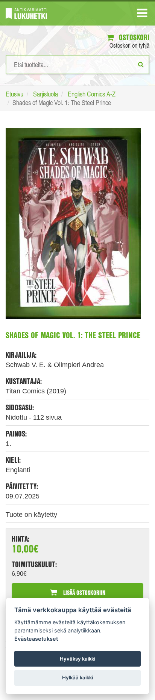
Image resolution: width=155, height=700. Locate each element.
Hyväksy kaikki (77, 659)
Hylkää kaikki (77, 677)
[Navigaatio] (142, 14)
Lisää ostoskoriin (83, 592)
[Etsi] (141, 64)
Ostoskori (133, 37)
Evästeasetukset (36, 638)
